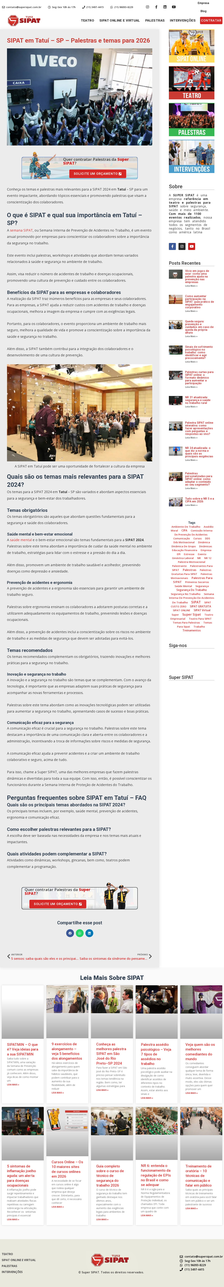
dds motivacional (184, 542)
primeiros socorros (197, 582)
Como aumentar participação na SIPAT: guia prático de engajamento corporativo (199, 301)
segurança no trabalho (185, 594)
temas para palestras (186, 622)
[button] (211, 20)
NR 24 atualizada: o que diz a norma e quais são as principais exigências (199, 452)
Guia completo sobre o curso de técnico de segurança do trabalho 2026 (110, 1175)
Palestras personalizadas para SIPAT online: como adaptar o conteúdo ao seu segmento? (198, 479)
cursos (197, 538)
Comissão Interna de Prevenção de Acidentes (193, 532)
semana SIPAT (21, 230)
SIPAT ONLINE (181, 610)
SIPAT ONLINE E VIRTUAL (119, 20)
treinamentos (192, 630)
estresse (189, 554)
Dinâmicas (205, 546)
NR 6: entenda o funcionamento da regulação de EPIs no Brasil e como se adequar (156, 1175)
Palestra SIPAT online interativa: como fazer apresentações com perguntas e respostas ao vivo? (199, 428)
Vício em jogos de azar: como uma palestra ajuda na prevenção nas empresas (197, 276)
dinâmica (204, 542)
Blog (203, 11)
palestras (189, 570)
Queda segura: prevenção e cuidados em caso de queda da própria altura (199, 327)
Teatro (87, 20)
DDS (207, 538)
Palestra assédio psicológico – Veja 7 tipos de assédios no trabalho (156, 1054)
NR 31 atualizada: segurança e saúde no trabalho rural (197, 400)
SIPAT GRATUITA (200, 606)
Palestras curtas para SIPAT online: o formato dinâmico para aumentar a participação (199, 377)
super (175, 614)
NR (199, 558)
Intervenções (183, 20)
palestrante (179, 566)
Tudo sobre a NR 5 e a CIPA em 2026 (199, 500)
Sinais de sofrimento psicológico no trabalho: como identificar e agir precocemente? (199, 352)
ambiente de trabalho (186, 526)
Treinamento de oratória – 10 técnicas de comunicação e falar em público (199, 1175)
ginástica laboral (183, 558)
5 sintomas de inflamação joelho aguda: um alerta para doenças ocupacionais (21, 1175)
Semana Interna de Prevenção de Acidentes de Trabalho (191, 598)
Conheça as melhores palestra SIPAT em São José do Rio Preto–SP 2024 (111, 1053)
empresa (206, 550)
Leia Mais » (191, 285)
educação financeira (184, 550)
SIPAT (196, 602)
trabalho (199, 626)
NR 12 (207, 558)
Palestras (155, 20)
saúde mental (21, 539)
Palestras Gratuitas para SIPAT (191, 571)
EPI (178, 554)
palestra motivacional (191, 562)
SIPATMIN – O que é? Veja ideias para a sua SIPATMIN (22, 1049)
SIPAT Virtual (202, 610)
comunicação (181, 538)
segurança (202, 586)
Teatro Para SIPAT (200, 618)
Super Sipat (191, 614)
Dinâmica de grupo (184, 546)
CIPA (184, 530)
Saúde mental (183, 586)
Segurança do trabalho (191, 590)
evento (202, 554)
